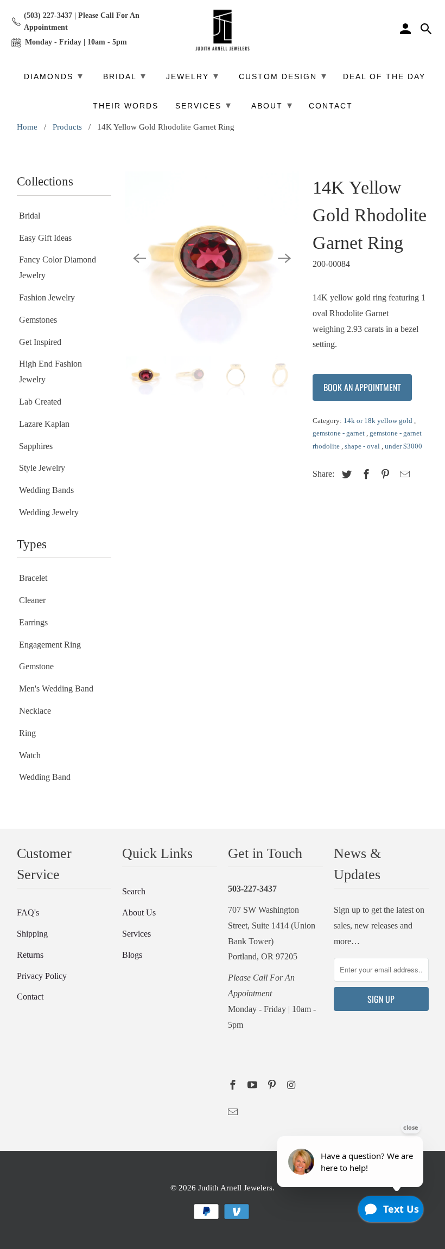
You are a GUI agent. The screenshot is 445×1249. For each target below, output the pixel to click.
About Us (139, 912)
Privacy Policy (42, 976)
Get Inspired (40, 342)
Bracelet (33, 577)
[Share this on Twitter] (345, 474)
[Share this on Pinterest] (383, 474)
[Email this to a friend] (403, 474)
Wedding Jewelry (49, 512)
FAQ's (28, 912)
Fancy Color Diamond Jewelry (57, 267)
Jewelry (192, 76)
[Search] (427, 30)
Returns (30, 954)
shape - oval (363, 446)
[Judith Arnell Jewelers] (222, 30)
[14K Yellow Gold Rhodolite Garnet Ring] (212, 258)
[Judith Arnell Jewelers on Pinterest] (273, 1085)
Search (133, 891)
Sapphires (36, 446)
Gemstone (36, 666)
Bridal (29, 215)
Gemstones (38, 319)
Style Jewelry (42, 467)
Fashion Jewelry (47, 297)
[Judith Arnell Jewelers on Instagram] (292, 1085)
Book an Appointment (362, 387)
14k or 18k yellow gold (379, 421)
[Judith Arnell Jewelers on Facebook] (234, 1085)
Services (136, 933)
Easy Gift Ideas (45, 237)
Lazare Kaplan (44, 423)
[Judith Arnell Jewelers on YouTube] (253, 1085)
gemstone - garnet (339, 433)
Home (27, 127)
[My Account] (406, 30)
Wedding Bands (46, 490)
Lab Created (40, 401)
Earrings (33, 622)
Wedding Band (45, 777)
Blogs (132, 954)
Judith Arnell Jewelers (235, 1187)
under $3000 (403, 446)
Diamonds (54, 76)
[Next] (284, 259)
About (272, 105)
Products (67, 127)
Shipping (32, 933)
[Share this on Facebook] (364, 474)
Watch (30, 755)
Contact (30, 996)
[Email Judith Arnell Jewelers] (234, 1112)
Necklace (35, 710)
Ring (27, 733)
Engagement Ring (50, 644)
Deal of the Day (384, 77)
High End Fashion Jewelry (50, 371)
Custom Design (283, 76)
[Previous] (139, 259)
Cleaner (32, 600)
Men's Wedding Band (56, 688)
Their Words (125, 106)
